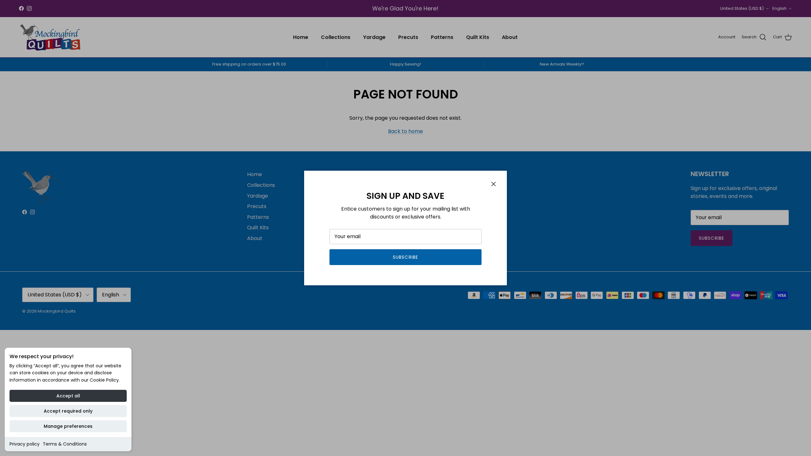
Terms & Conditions (65, 444)
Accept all (68, 396)
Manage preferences (68, 426)
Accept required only (68, 411)
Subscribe (405, 257)
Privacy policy (25, 444)
